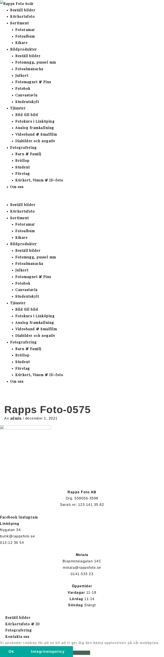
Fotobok (23, 88)
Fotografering (23, 147)
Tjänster (18, 108)
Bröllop (22, 160)
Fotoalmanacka (29, 69)
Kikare (21, 42)
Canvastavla (26, 95)
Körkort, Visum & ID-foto (39, 180)
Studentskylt (27, 101)
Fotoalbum (25, 36)
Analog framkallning (34, 127)
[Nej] (81, 653)
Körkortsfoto (22, 16)
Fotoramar (25, 29)
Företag (22, 173)
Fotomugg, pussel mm (35, 62)
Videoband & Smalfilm (36, 134)
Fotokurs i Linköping (35, 121)
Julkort (22, 75)
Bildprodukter (23, 49)
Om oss (16, 186)
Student (22, 167)
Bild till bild (26, 114)
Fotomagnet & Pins (33, 82)
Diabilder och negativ (35, 141)
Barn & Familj (28, 154)
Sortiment (19, 23)
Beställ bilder (22, 10)
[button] (82, 198)
